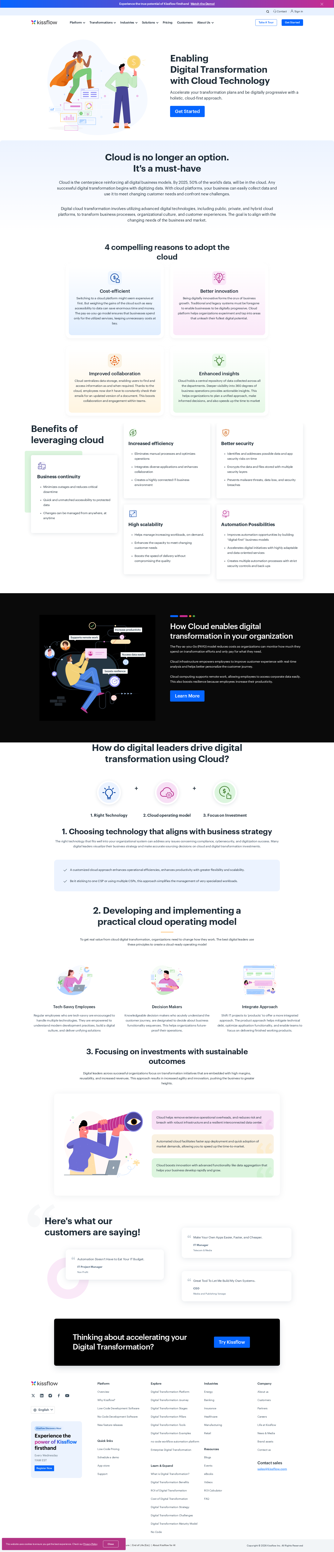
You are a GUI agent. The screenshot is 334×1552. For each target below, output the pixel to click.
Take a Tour (266, 22)
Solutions (149, 22)
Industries (127, 22)
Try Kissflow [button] (232, 1342)
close (111, 1544)
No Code (156, 1532)
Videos (208, 1482)
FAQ (206, 1499)
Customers (185, 22)
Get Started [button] (292, 22)
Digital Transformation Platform (170, 1392)
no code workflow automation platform (175, 1441)
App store (103, 1465)
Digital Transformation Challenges (172, 1515)
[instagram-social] (50, 1396)
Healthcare (210, 1416)
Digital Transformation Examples (171, 1433)
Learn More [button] (187, 696)
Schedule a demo (108, 1457)
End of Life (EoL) (141, 1545)
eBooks (208, 1474)
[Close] (322, 4)
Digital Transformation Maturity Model (174, 1523)
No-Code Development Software (117, 1416)
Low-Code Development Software (118, 1408)
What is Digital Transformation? (170, 1474)
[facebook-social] (59, 1396)
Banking (209, 1400)
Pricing (167, 22)
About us (262, 1392)
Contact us (264, 1450)
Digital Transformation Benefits (170, 1482)
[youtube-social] (67, 1396)
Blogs (207, 1457)
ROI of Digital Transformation (169, 1490)
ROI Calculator (213, 1490)
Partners (262, 1408)
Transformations (101, 22)
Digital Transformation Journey (170, 1400)
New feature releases (110, 1425)
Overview (103, 1392)
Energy (208, 1392)
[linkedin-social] (42, 1396)
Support (102, 1474)
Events (208, 1465)
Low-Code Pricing (108, 1449)
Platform (76, 22)
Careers (262, 1416)
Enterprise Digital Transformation (171, 1450)
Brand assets (265, 1441)
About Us (204, 22)
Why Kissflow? (106, 1400)
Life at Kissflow (266, 1425)
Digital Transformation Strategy (170, 1507)
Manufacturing (213, 1425)
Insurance (210, 1408)
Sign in (298, 11)
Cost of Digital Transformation (169, 1499)
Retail (207, 1433)
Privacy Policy (90, 1544)
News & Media (266, 1433)
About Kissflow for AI (164, 1545)
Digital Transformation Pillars (168, 1416)
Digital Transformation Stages (169, 1408)
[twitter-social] (33, 1396)
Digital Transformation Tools (168, 1425)
